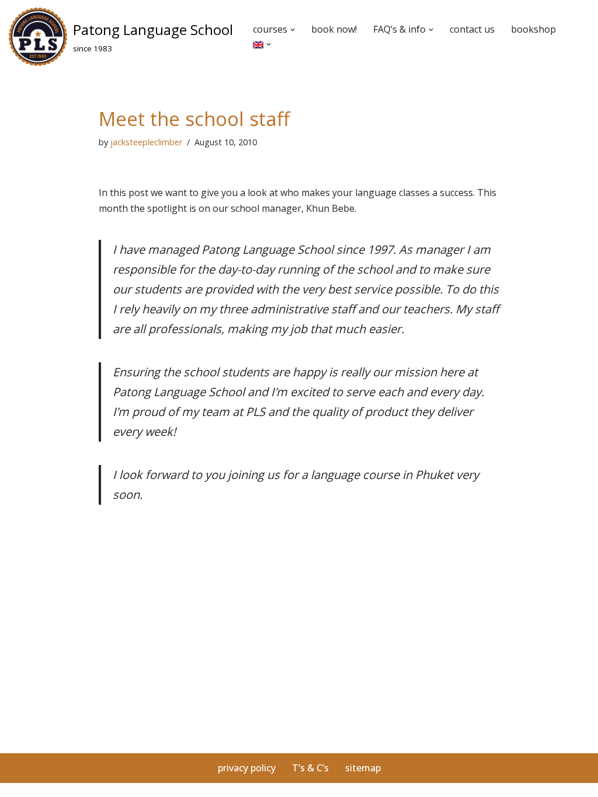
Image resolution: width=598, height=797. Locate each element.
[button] (292, 29)
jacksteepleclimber (146, 142)
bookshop (533, 29)
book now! (334, 29)
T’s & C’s (310, 767)
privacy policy (247, 767)
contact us (472, 29)
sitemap (363, 767)
